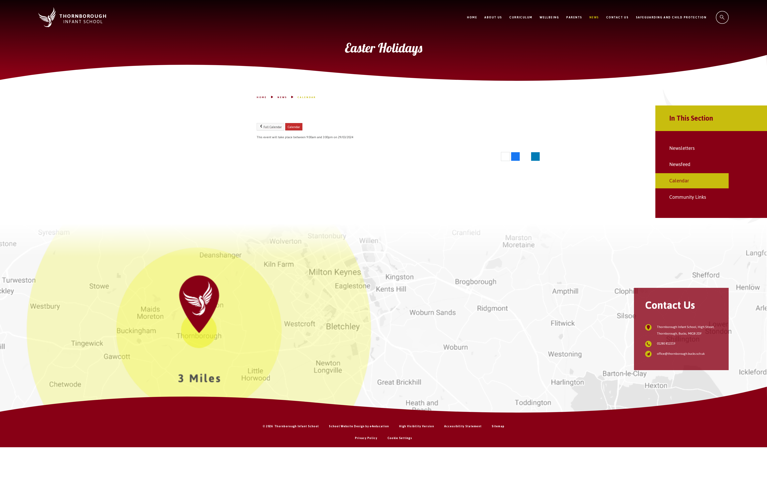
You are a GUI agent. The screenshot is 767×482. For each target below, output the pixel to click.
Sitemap (498, 426)
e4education (379, 426)
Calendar (306, 97)
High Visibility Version (416, 426)
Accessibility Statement (463, 426)
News (282, 97)
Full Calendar (272, 127)
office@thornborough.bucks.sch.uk (681, 354)
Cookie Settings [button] (399, 438)
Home (262, 97)
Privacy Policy (366, 438)
